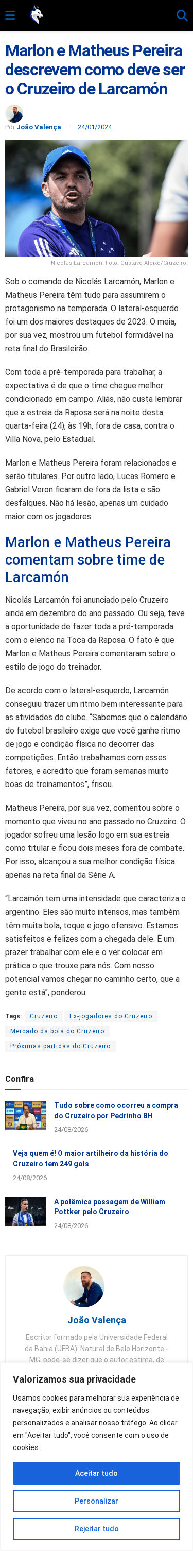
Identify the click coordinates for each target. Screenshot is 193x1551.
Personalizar (96, 1501)
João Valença (38, 127)
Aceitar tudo (96, 1473)
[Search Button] (182, 16)
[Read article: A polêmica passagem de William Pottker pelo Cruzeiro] (25, 1211)
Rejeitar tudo (97, 1529)
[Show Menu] (10, 16)
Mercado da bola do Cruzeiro (57, 1031)
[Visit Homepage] (95, 15)
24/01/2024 (95, 127)
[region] (96, 1456)
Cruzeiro (44, 1016)
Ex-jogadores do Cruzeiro (110, 1016)
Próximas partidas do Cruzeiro (60, 1046)
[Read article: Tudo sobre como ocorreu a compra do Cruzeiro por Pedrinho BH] (25, 1115)
